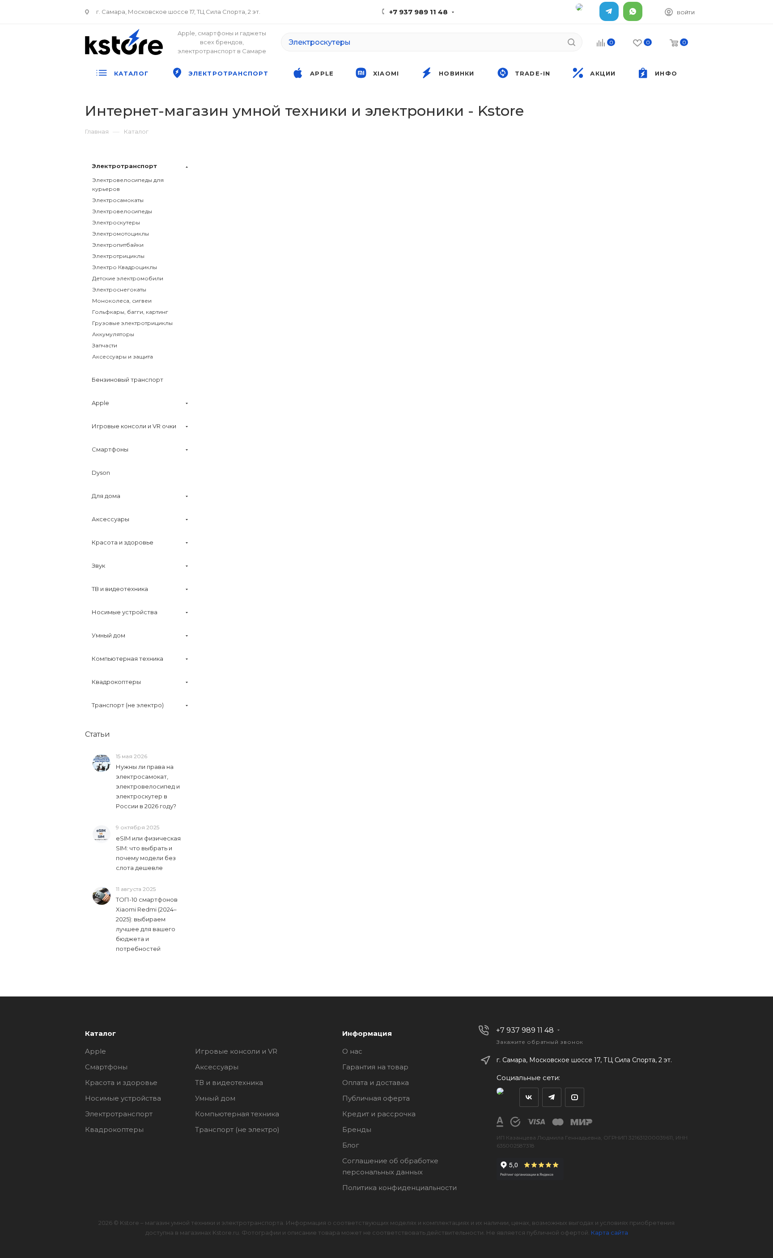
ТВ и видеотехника (229, 1082)
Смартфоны (106, 1067)
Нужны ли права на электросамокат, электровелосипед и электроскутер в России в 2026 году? (148, 786)
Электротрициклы (118, 256)
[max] (585, 11)
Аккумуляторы (113, 334)
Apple (95, 1051)
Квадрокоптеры (114, 1129)
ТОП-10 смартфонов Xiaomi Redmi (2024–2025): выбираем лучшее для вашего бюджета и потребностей (147, 924)
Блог (350, 1145)
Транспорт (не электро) (237, 1129)
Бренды (356, 1129)
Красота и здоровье (121, 1082)
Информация (367, 1033)
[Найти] (571, 42)
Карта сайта (609, 1232)
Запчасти (104, 345)
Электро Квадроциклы (124, 267)
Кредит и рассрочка (379, 1114)
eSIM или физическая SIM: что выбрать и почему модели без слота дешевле (148, 853)
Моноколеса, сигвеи (122, 300)
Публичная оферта (376, 1098)
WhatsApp (632, 11)
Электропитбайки (118, 244)
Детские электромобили (127, 278)
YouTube (574, 1097)
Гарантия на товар (375, 1067)
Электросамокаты (118, 200)
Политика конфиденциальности (399, 1187)
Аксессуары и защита (122, 356)
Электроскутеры (116, 222)
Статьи (97, 734)
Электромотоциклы (120, 233)
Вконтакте (529, 1097)
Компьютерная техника (237, 1114)
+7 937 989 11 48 (418, 12)
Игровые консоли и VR (236, 1051)
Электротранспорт (119, 1114)
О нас (352, 1051)
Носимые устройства (123, 1098)
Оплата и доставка (375, 1082)
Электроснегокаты (119, 289)
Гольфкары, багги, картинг (130, 311)
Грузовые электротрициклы (132, 323)
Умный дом (215, 1098)
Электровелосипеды (122, 211)
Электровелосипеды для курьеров (128, 184)
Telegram (609, 11)
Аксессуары (216, 1067)
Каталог (100, 1033)
